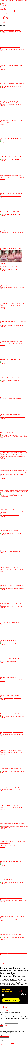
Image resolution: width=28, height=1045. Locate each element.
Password (2, 1024)
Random (18, 30)
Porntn (13, 0)
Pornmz (2, 0)
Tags (4, 16)
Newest (1, 28)
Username (2, 1022)
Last (4, 964)
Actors (4, 14)
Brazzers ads (6, 1009)
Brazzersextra (6, 1006)
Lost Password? (7, 1025)
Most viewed (9, 30)
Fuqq (10, 0)
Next (4, 963)
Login (2, 1025)
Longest (14, 30)
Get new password (4, 1036)
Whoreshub (5, 1007)
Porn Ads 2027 (6, 1010)
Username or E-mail (4, 1035)
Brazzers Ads (6, 18)
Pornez (14, 2)
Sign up (12, 1043)
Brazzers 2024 (6, 17)
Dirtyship (24, 0)
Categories (5, 13)
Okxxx (4, 21)
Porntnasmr (18, 0)
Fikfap (6, 0)
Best (5, 30)
